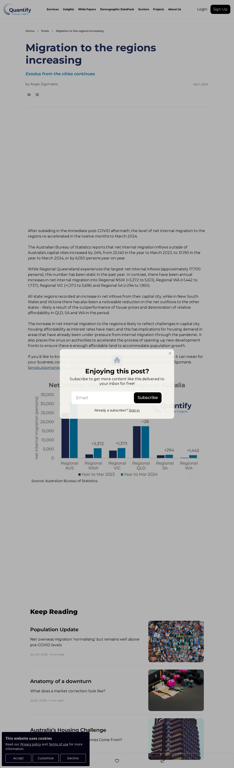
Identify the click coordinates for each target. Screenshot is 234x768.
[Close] (170, 353)
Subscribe (148, 397)
